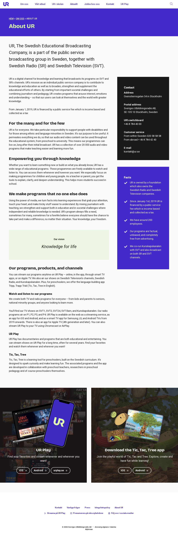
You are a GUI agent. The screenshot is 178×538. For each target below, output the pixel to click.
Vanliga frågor (73, 508)
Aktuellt (74, 4)
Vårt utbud (40, 4)
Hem (11, 18)
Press (87, 508)
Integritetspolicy (102, 508)
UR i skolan (57, 4)
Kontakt (110, 4)
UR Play (124, 4)
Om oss (24, 4)
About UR (119, 508)
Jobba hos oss (92, 4)
